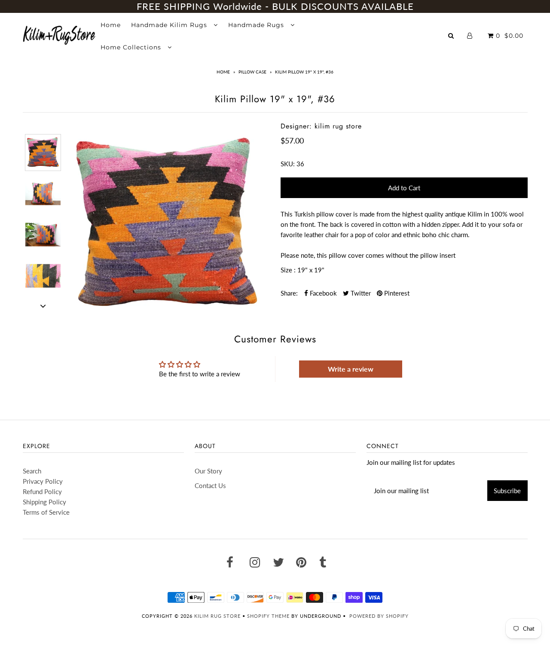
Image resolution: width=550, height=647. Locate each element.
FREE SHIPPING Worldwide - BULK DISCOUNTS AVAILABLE (275, 6)
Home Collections (132, 47)
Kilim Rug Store (217, 616)
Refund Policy (42, 491)
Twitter (360, 293)
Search (32, 471)
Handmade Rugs (257, 25)
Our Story (208, 471)
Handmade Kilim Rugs (170, 25)
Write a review (350, 369)
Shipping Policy (44, 502)
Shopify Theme (268, 616)
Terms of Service (46, 512)
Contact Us (210, 485)
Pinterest (395, 293)
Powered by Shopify (379, 616)
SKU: (288, 164)
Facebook (322, 293)
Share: (289, 293)
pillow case (252, 71)
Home (111, 25)
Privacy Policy (43, 481)
